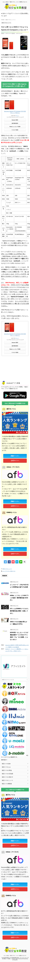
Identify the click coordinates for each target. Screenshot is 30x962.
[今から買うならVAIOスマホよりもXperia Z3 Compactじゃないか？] (16, 561)
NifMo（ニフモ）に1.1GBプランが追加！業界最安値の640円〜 (19, 598)
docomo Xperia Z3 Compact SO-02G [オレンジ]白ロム (15, 112)
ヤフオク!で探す (15, 129)
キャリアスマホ (6, 571)
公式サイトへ (15, 460)
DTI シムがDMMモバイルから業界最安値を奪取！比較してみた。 (19, 611)
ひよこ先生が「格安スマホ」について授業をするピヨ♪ (15, 955)
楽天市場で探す (15, 123)
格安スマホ (12, 571)
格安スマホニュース (7, 568)
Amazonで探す (15, 120)
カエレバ (17, 115)
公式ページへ (15, 553)
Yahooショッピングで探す (15, 126)
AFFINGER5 (14, 959)
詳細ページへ (15, 456)
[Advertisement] (15, 368)
